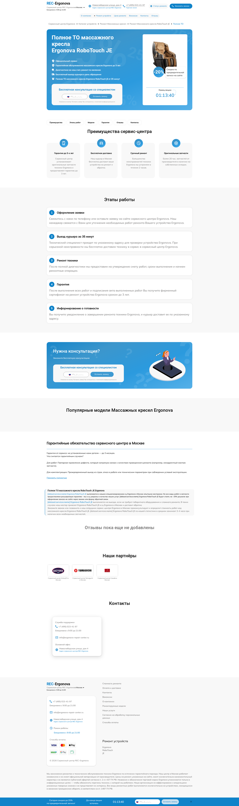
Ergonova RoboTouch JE (107, 750)
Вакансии (133, 16)
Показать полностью (57, 478)
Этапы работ (75, 122)
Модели (91, 122)
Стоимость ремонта (111, 683)
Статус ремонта (160, 6)
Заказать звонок (182, 6)
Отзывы (154, 16)
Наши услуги (108, 710)
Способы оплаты (110, 722)
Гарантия (105, 122)
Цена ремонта (120, 16)
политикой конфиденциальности (105, 102)
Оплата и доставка (111, 688)
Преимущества (56, 122)
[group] (58, 573)
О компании (86, 16)
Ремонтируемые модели (114, 706)
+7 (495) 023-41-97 (135, 5)
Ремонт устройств (103, 16)
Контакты (144, 16)
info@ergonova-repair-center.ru (74, 637)
